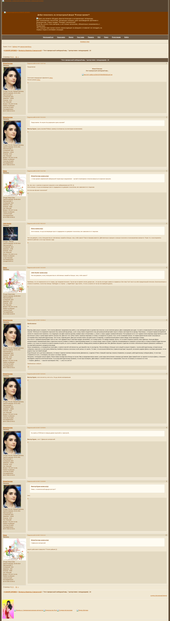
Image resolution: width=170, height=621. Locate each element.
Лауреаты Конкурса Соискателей (30, 50)
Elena (5, 171)
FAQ (99, 37)
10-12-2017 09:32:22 (39, 223)
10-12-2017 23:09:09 (39, 481)
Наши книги (61, 37)
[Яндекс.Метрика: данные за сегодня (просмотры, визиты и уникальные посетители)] (82, 610)
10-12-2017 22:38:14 (39, 320)
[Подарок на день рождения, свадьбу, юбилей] (64, 610)
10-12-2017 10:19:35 (39, 267)
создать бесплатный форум (158, 595)
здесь (51, 77)
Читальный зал (48, 37)
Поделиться (30, 63)
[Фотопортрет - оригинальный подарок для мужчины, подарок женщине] (22, 1)
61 (16, 57)
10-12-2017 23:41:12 (39, 535)
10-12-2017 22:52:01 (39, 373)
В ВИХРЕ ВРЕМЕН (10, 50)
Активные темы (84, 41)
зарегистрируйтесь (25, 46)
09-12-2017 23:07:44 (39, 63)
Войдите (14, 46)
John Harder (7, 223)
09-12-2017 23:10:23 (39, 117)
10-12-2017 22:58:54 (39, 427)
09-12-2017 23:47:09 (39, 171)
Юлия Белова (8, 63)
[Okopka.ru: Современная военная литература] (28, 610)
